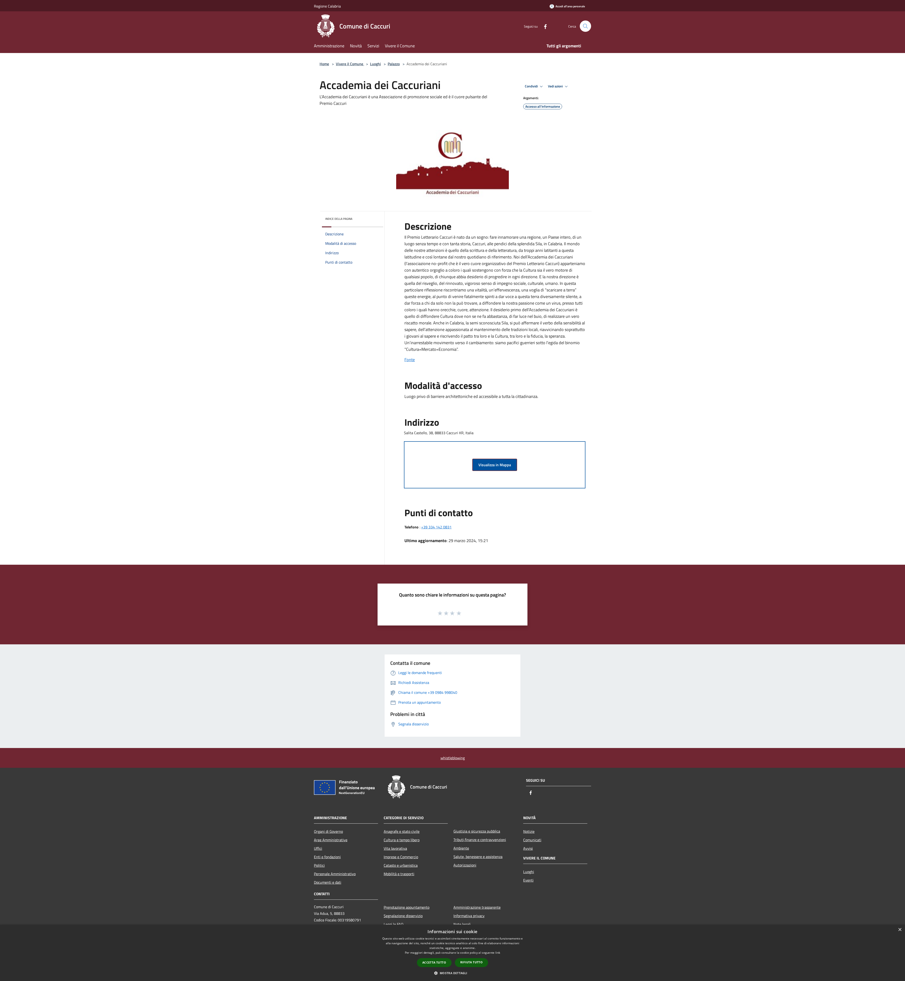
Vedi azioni (556, 86)
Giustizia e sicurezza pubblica (476, 831)
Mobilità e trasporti (399, 874)
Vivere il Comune (350, 64)
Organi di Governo (328, 831)
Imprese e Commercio (401, 857)
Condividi (532, 86)
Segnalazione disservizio (403, 916)
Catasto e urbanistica (401, 865)
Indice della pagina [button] (338, 219)
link (497, 953)
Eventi (528, 880)
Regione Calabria (327, 6)
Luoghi (375, 64)
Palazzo (394, 64)
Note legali (462, 924)
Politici (319, 865)
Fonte (409, 359)
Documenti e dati (327, 882)
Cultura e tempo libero (402, 840)
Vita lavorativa (395, 848)
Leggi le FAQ (393, 924)
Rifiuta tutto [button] (471, 962)
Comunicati (532, 840)
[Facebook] (543, 26)
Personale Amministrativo (335, 874)
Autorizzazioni (464, 865)
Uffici (318, 848)
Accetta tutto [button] (434, 963)
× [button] (899, 930)
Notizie (529, 831)
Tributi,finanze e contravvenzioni (479, 839)
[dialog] (452, 953)
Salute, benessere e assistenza (477, 856)
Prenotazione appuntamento (406, 907)
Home (324, 64)
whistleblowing (452, 758)
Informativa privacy (469, 916)
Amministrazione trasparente (477, 907)
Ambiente (461, 848)
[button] (452, 973)
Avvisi (528, 848)
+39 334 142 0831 (436, 527)
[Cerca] (585, 26)
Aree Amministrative (330, 840)
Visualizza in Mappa (494, 465)
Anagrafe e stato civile (402, 831)
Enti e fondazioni (327, 857)
